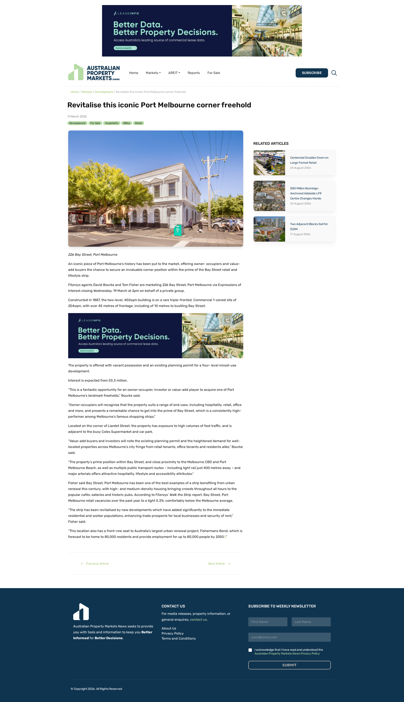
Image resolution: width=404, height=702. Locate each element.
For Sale (213, 73)
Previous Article (96, 563)
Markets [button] (152, 73)
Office (126, 123)
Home (133, 73)
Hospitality (111, 123)
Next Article (217, 563)
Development (104, 92)
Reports (194, 73)
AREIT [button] (173, 73)
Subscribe (312, 73)
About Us (169, 628)
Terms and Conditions (179, 638)
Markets (86, 92)
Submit (289, 665)
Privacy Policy (173, 633)
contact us (198, 620)
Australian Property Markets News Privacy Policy (287, 653)
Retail (138, 123)
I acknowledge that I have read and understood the (289, 651)
